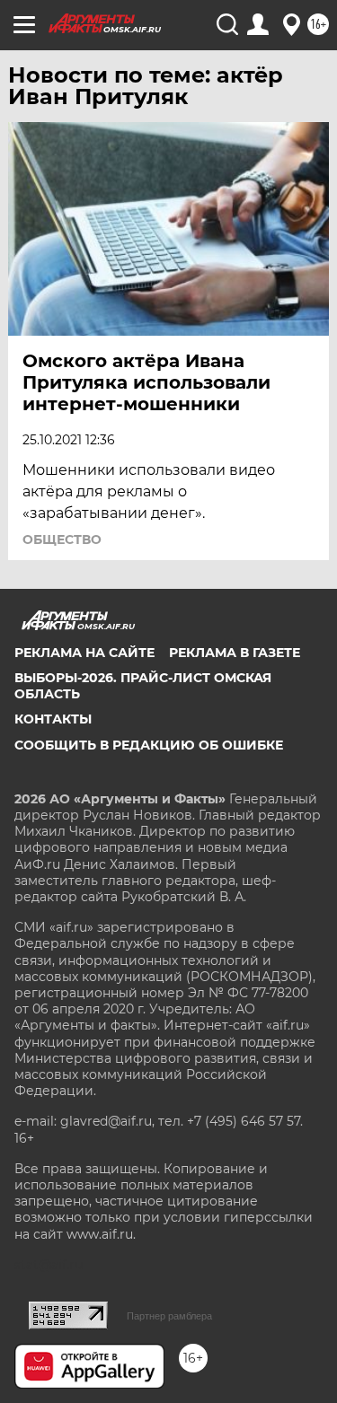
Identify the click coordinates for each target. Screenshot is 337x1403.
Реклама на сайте (84, 653)
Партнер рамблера (169, 1316)
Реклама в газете (234, 653)
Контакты (53, 719)
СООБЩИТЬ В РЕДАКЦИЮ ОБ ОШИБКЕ (148, 745)
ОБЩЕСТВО (62, 539)
